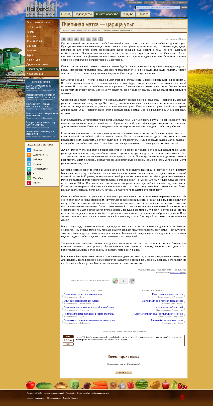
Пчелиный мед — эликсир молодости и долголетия (40, 106)
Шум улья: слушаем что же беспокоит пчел (40, 88)
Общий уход (33, 27)
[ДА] (115, 281)
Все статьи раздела (38, 22)
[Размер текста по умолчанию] (76, 39)
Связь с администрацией (54, 393)
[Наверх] (182, 398)
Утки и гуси (33, 59)
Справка (142, 14)
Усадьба (127, 14)
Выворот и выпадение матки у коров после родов (40, 124)
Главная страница (135, 2)
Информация (34, 73)
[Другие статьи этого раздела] (88, 39)
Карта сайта (149, 2)
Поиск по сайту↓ (180, 2)
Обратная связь (164, 2)
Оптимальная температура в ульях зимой (40, 133)
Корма (30, 31)
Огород (66, 14)
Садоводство (83, 14)
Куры (29, 55)
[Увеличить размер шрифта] (82, 39)
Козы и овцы (34, 41)
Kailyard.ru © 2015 (34, 393)
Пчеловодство (35, 69)
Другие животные (37, 64)
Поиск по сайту (83, 393)
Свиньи (31, 45)
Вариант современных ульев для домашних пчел (42, 115)
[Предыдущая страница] (63, 39)
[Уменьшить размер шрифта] (69, 39)
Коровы (31, 36)
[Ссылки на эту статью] (94, 39)
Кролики (31, 50)
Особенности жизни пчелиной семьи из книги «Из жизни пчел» (41, 97)
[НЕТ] (132, 281)
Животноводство (107, 14)
